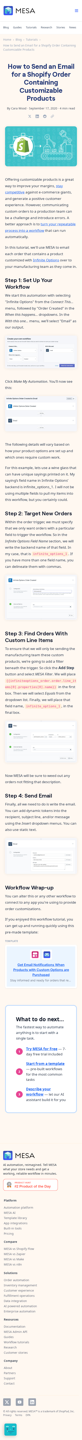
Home (7, 39)
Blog (6, 27)
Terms (18, 1415)
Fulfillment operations (19, 1296)
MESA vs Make (14, 1259)
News (72, 27)
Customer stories (16, 1353)
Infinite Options (46, 260)
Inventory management (20, 1285)
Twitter (7, 1402)
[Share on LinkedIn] (37, 116)
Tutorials (31, 27)
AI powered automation (20, 1306)
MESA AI (10, 1213)
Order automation (16, 1280)
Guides (17, 27)
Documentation (14, 1326)
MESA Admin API (15, 1332)
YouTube (19, 1402)
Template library (15, 1218)
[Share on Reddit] (44, 116)
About (8, 1368)
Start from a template (45, 1063)
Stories (60, 27)
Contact (9, 1383)
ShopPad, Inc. (66, 1411)
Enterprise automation (20, 1311)
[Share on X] (29, 116)
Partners (10, 1373)
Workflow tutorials (16, 1342)
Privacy (7, 1415)
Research (46, 27)
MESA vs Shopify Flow (19, 1249)
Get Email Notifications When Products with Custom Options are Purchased (41, 970)
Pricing (9, 1234)
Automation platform (18, 1207)
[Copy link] (52, 116)
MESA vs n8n (13, 1264)
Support (9, 1378)
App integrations (16, 1223)
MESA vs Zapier (14, 1254)
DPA (28, 1415)
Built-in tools (13, 1228)
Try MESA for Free (41, 1048)
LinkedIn (32, 1402)
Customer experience (19, 1290)
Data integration (15, 1301)
